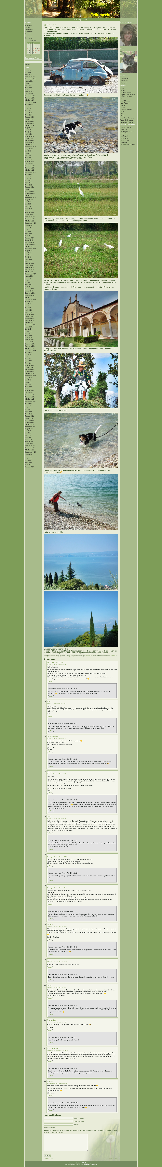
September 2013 (30, 376)
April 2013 (28, 386)
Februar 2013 (29, 390)
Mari (121, 113)
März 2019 (28, 236)
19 (39, 48)
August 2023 (29, 128)
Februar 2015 (29, 339)
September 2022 (30, 147)
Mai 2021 (28, 181)
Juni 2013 (28, 382)
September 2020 (30, 198)
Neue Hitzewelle (131, 144)
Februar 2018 (29, 263)
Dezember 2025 (30, 77)
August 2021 (29, 174)
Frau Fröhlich (124, 103)
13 (27, 48)
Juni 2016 (28, 306)
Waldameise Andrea (126, 122)
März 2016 (28, 312)
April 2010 (28, 462)
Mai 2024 (28, 111)
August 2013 (29, 378)
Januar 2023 (29, 138)
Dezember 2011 (30, 420)
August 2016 (29, 301)
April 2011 (28, 437)
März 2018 (28, 261)
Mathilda (50, 924)
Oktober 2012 (29, 399)
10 (35, 47)
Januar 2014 (29, 367)
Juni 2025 (28, 83)
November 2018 (30, 244)
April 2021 (28, 183)
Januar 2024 (29, 119)
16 (33, 48)
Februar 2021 (29, 187)
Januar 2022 (29, 164)
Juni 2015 (28, 331)
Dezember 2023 (30, 121)
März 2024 (28, 115)
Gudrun (122, 105)
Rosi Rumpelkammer (127, 118)
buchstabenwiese (52, 736)
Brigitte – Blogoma (126, 92)
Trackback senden (73, 656)
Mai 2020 (28, 206)
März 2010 (28, 465)
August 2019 (29, 225)
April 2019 (28, 234)
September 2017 (30, 274)
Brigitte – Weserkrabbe (127, 95)
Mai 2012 (28, 409)
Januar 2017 (29, 291)
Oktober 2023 (29, 125)
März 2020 (28, 210)
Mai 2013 (28, 384)
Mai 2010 (28, 460)
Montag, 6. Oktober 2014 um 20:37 (56, 818)
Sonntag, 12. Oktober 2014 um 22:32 (57, 1083)
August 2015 (29, 327)
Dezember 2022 (30, 140)
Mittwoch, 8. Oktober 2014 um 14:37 (57, 1022)
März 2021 (28, 185)
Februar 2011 (29, 441)
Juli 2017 (28, 278)
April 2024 (28, 113)
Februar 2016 (29, 314)
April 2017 (28, 284)
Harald (122, 107)
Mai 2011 (28, 435)
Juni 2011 (28, 433)
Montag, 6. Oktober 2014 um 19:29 (56, 774)
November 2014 (30, 346)
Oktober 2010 (29, 450)
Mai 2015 (28, 333)
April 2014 (28, 361)
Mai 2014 (28, 359)
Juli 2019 (28, 227)
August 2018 (29, 251)
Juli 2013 (28, 380)
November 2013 (30, 371)
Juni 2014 (28, 356)
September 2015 (30, 325)
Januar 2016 (29, 316)
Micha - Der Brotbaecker (55, 662)
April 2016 (28, 310)
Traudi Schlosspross (127, 120)
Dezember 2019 (30, 217)
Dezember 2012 (30, 395)
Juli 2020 (28, 202)
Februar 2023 (29, 136)
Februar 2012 (29, 416)
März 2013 (28, 388)
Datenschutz (124, 78)
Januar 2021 (29, 189)
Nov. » (32, 56)
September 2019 (30, 223)
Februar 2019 (29, 238)
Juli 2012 (28, 405)
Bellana (122, 90)
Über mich (123, 83)
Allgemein (28, 25)
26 (39, 50)
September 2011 (30, 426)
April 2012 (28, 412)
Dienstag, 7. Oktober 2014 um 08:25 (57, 857)
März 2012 (28, 414)
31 (35, 52)
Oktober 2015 (29, 323)
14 (29, 48)
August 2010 (29, 454)
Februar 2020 (29, 212)
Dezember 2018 (30, 242)
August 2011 (29, 429)
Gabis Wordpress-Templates (88, 1164)
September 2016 (30, 299)
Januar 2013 (29, 393)
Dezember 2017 (30, 268)
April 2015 (28, 335)
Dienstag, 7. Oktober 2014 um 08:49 (57, 888)
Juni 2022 (28, 153)
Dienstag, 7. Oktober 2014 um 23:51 (57, 926)
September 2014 (30, 350)
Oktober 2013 (29, 373)
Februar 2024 (29, 117)
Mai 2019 (28, 231)
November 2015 (30, 321)
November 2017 (30, 270)
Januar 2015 (29, 342)
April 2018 (28, 259)
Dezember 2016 (30, 293)
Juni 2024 (28, 108)
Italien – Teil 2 (52, 25)
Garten (27, 27)
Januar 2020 (29, 214)
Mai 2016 (28, 308)
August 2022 (29, 149)
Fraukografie (124, 132)
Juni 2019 (28, 229)
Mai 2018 (28, 257)
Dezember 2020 (30, 191)
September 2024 (30, 102)
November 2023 (30, 123)
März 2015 (28, 337)
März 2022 (28, 159)
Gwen (49, 816)
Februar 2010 (29, 467)
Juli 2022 (28, 151)
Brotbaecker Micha (126, 97)
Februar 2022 (29, 161)
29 (31, 52)
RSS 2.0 (113, 655)
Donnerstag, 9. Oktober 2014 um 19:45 (57, 1050)
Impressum (124, 81)
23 (33, 50)
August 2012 (29, 403)
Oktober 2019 (29, 221)
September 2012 (30, 401)
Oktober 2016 (29, 297)
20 (27, 50)
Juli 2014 (28, 354)
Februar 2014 (29, 365)
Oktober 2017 (29, 272)
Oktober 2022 (29, 145)
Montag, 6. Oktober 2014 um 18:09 (56, 703)
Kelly (122, 111)
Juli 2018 (28, 253)
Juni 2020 (28, 204)
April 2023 (28, 134)
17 (35, 48)
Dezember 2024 (30, 96)
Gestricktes (29, 32)
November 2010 (30, 448)
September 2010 (30, 452)
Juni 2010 (28, 458)
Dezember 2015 (30, 318)
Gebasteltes (29, 29)
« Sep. (27, 56)
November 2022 (30, 142)
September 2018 (30, 248)
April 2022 (28, 157)
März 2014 (28, 363)
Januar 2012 (29, 418)
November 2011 (30, 422)
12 (39, 47)
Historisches (124, 138)
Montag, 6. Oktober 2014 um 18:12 (56, 738)
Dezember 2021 (30, 166)
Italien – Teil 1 (112, 1158)
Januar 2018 (29, 265)
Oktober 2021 (29, 170)
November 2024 (30, 98)
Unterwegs (28, 38)
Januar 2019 (29, 240)
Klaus (49, 960)
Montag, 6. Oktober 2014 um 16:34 (56, 664)
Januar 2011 (29, 443)
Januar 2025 (29, 94)
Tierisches (28, 36)
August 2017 (29, 276)
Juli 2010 (28, 456)
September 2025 (30, 79)
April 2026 (28, 75)
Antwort (50, 681)
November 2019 (30, 219)
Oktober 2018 (29, 246)
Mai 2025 (28, 85)
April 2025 (28, 87)
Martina (122, 116)
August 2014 (29, 352)
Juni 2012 (28, 407)
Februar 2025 (29, 92)
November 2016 (30, 295)
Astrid (122, 88)
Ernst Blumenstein (126, 101)
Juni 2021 (28, 178)
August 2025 (29, 81)
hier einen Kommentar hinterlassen (55, 656)
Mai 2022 (28, 155)
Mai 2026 (28, 72)
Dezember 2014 (30, 344)
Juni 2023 (28, 130)
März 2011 (28, 439)
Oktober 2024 (29, 100)
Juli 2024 (28, 106)
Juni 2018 (28, 255)
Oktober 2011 (29, 424)
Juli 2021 (28, 176)
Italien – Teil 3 (49, 1158)
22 (31, 50)
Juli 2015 (28, 329)
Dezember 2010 (30, 446)
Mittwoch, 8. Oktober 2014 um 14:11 (56, 987)
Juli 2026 (28, 70)
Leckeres (28, 34)
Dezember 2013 (30, 369)
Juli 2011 (28, 431)
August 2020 (29, 200)
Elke (121, 99)
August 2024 (29, 104)
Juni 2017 (28, 280)
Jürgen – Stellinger (126, 109)
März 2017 (28, 286)
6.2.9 (87, 1163)
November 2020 (30, 193)
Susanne (50, 1081)
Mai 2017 (28, 282)
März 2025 (28, 89)
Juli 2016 (28, 304)
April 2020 (28, 208)
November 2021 (30, 168)
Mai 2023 (28, 132)
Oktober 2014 (29, 348)
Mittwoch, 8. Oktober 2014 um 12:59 (57, 961)
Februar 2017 (29, 289)
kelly (48, 886)
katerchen (50, 855)
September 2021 (30, 172)
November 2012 (30, 397)
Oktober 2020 (29, 195)
